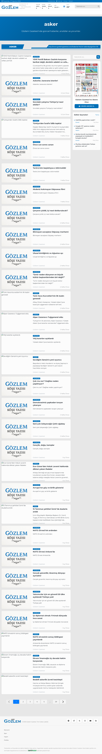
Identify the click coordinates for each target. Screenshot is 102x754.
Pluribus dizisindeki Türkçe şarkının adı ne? (85, 145)
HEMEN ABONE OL (87, 106)
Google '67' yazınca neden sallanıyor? (85, 127)
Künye (65, 1)
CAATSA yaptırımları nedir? (85, 120)
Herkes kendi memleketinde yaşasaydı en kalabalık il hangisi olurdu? (86, 136)
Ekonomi (7, 730)
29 (56, 702)
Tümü (97, 115)
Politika (6, 740)
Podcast (59, 1)
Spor (5, 733)
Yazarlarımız (51, 1)
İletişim (71, 1)
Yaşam (6, 736)
